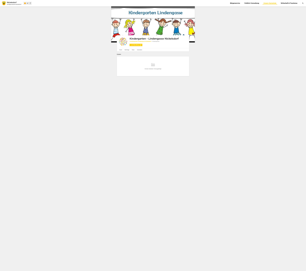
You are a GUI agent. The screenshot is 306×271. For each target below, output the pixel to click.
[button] (153, 24)
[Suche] (303, 3)
